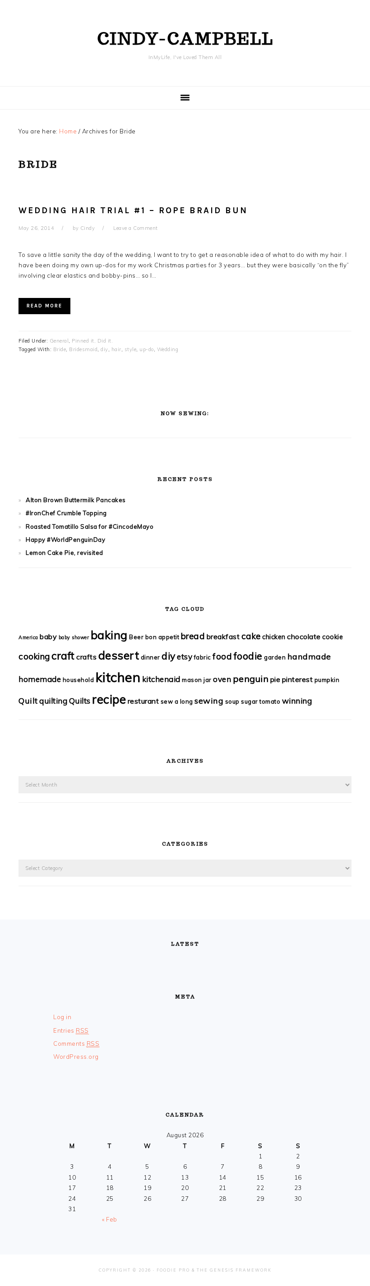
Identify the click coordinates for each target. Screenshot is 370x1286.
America (28, 637)
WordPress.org (76, 1056)
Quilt (28, 701)
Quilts (80, 700)
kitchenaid (161, 679)
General (59, 341)
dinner (150, 657)
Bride (59, 349)
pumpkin (327, 679)
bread (193, 636)
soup (232, 701)
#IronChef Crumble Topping (66, 513)
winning (297, 700)
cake (251, 636)
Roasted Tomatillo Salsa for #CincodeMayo (89, 526)
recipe (109, 699)
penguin (251, 678)
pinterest (297, 679)
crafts (86, 656)
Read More (44, 306)
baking (109, 634)
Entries (71, 1030)
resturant (143, 700)
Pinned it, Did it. (92, 341)
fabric (202, 657)
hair (116, 349)
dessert (118, 655)
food (222, 656)
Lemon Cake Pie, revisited (64, 552)
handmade (309, 656)
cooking (34, 656)
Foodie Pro (173, 1270)
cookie (332, 636)
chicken (274, 636)
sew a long (177, 701)
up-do (146, 349)
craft (63, 655)
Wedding (168, 349)
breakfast (223, 636)
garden (275, 657)
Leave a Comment (135, 228)
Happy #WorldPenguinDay (65, 539)
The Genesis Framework (234, 1270)
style (131, 349)
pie (275, 679)
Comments (76, 1043)
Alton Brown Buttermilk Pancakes (76, 499)
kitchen (118, 677)
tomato (269, 701)
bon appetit (162, 637)
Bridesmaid (83, 349)
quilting (53, 700)
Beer (136, 637)
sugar (249, 701)
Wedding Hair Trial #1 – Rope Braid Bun (133, 210)
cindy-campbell (185, 38)
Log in (62, 1017)
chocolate (304, 636)
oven (222, 679)
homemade (39, 679)
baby (48, 636)
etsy (184, 656)
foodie (248, 656)
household (78, 679)
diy (104, 349)
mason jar (197, 679)
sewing (208, 701)
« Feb (109, 1219)
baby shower (74, 637)
